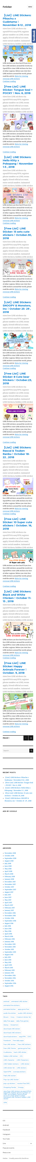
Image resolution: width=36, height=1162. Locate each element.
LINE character (9, 1060)
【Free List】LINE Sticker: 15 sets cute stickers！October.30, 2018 (17, 233)
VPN (5, 1103)
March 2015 (9, 968)
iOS (21, 1056)
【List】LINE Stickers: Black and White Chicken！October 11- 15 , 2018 (17, 596)
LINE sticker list (9, 1068)
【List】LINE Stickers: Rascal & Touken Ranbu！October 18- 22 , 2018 (17, 452)
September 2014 (10, 983)
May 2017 (8, 900)
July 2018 (8, 863)
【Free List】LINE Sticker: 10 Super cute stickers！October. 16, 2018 (17, 523)
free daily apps (18, 1040)
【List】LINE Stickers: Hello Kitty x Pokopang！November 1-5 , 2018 (18, 162)
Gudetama (8, 1052)
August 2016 (9, 923)
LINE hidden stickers (11, 1064)
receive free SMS (23, 1083)
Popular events (8, 1148)
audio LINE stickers (25, 1013)
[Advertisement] (17, 826)
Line (4, 1143)
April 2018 (8, 871)
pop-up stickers (9, 1083)
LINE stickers (21, 1068)
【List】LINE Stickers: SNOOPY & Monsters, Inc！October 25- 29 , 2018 (17, 307)
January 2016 (9, 942)
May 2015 (8, 962)
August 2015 (9, 955)
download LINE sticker (12, 1029)
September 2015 (10, 952)
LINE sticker (25, 1064)
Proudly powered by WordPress (19, 1158)
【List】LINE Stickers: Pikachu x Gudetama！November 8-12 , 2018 (17, 20)
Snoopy (21, 1087)
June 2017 (8, 897)
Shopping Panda (10, 1087)
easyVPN (22, 1037)
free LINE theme (10, 1048)
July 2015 (8, 957)
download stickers (10, 1037)
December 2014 (10, 975)
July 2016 (8, 926)
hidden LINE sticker (11, 1056)
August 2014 (9, 986)
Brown (6, 1017)
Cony (12, 1017)
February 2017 (10, 908)
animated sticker (10, 1009)
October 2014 (9, 981)
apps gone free (23, 1009)
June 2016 (8, 928)
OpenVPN (7, 1072)
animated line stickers (11, 1005)
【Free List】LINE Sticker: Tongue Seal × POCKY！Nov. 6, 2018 (18, 90)
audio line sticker (10, 1013)
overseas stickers (19, 1072)
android (6, 1001)
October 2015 (9, 949)
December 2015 (10, 944)
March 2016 (9, 936)
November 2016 (10, 915)
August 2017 (9, 892)
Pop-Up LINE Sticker (11, 1079)
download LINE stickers (12, 1033)
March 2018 (9, 874)
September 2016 (10, 921)
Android (6, 1125)
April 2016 (8, 934)
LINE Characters (22, 1060)
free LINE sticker (10, 1044)
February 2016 (10, 939)
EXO (29, 1037)
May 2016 (8, 931)
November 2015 (10, 947)
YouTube (6, 1139)
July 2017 (8, 895)
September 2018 (10, 858)
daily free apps (9, 1021)
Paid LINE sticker (10, 1076)
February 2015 (10, 970)
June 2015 (8, 960)
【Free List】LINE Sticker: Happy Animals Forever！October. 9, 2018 (15, 667)
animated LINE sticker (19, 1001)
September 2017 (10, 889)
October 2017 (9, 887)
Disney (6, 1025)
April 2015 (8, 965)
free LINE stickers (24, 1044)
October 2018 (9, 856)
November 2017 (10, 884)
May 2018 (8, 869)
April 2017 (8, 902)
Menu (30, 7)
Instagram (6, 1134)
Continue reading (9, 81)
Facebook (7, 1040)
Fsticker (7, 7)
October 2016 (9, 918)
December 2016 (10, 913)
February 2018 (10, 876)
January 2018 (9, 879)
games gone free (24, 1048)
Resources (7, 1152)
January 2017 (9, 910)
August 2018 (9, 861)
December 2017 (10, 882)
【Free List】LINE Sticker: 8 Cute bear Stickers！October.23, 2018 (17, 378)
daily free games (22, 1021)
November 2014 (10, 978)
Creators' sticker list (24, 1017)
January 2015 (9, 973)
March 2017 (9, 905)
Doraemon (14, 1025)
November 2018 (10, 853)
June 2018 (8, 866)
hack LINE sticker (20, 1052)
